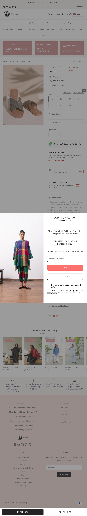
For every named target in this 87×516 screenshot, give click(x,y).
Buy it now (22, 512)
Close (65, 276)
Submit (65, 267)
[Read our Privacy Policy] (82, 290)
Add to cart (65, 512)
